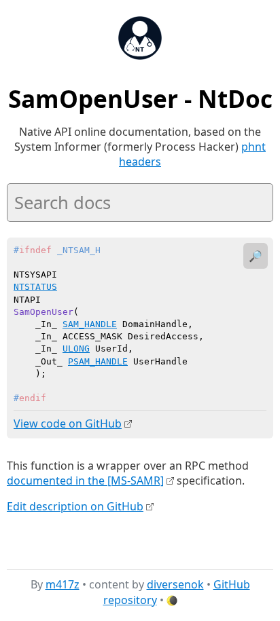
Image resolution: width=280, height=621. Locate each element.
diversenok (175, 584)
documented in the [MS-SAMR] (85, 480)
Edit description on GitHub (75, 506)
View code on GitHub (68, 423)
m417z (63, 584)
